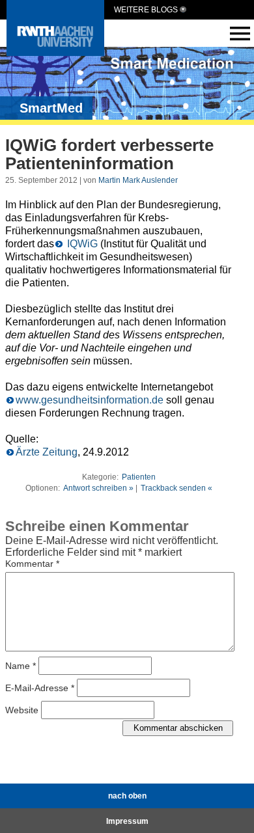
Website (21, 709)
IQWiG (81, 243)
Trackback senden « (176, 488)
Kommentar (32, 563)
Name (20, 665)
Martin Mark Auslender (138, 180)
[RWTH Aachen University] (55, 52)
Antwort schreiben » (98, 488)
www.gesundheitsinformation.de (89, 399)
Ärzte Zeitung (47, 451)
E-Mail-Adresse (39, 687)
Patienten (139, 477)
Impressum (127, 821)
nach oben (127, 795)
